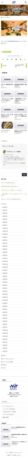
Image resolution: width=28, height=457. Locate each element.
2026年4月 (5, 216)
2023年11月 (5, 297)
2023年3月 (5, 321)
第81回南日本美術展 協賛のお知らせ (9, 186)
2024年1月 (5, 291)
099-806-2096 (14, 396)
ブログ (9, 12)
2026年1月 (5, 225)
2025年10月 (5, 234)
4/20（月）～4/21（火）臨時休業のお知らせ (11, 199)
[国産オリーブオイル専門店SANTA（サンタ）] (14, 2)
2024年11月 (5, 264)
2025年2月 (5, 255)
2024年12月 (5, 261)
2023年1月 (5, 327)
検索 (24, 174)
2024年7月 (5, 276)
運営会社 (11, 452)
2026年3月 (5, 219)
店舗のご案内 (6, 417)
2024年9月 (5, 270)
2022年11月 (5, 333)
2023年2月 (5, 324)
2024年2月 (5, 288)
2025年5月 (5, 249)
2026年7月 (5, 210)
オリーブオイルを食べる (8, 414)
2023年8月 (5, 306)
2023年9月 (5, 303)
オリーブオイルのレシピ (8, 358)
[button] (2, 2)
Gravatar (16, 163)
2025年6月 (5, 246)
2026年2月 (5, 222)
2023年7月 (5, 309)
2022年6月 (5, 342)
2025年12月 (5, 228)
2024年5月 (5, 282)
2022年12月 (5, 330)
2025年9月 (5, 237)
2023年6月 (5, 312)
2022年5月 (5, 345)
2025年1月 (5, 258)
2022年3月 (5, 351)
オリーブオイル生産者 (8, 361)
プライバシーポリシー (18, 452)
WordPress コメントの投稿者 (14, 151)
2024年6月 (5, 279)
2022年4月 (5, 348)
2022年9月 (5, 339)
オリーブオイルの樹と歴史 (9, 408)
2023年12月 (5, 294)
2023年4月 (5, 318)
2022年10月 (5, 336)
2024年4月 (5, 285)
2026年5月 (5, 213)
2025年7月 (5, 243)
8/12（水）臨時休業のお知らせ (8, 182)
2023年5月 (5, 315)
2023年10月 (5, 300)
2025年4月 (5, 252)
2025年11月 (5, 231)
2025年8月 (5, 240)
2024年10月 (5, 267)
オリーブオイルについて (8, 406)
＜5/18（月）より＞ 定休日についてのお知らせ (12, 190)
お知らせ (4, 12)
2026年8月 (5, 207)
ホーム (7, 452)
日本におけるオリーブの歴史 (9, 411)
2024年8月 (5, 273)
